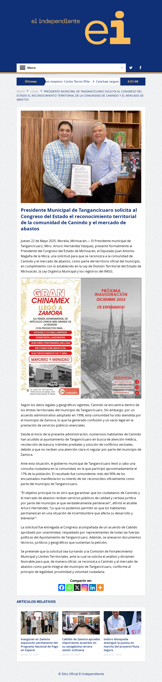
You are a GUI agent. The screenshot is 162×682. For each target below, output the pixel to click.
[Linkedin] (92, 587)
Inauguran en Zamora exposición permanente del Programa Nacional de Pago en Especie (39, 644)
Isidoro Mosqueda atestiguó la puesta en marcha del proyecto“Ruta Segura (121, 644)
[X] (77, 587)
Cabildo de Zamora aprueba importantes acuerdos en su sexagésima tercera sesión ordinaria (81, 644)
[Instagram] (84, 587)
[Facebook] (61, 587)
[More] (100, 587)
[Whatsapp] (69, 587)
